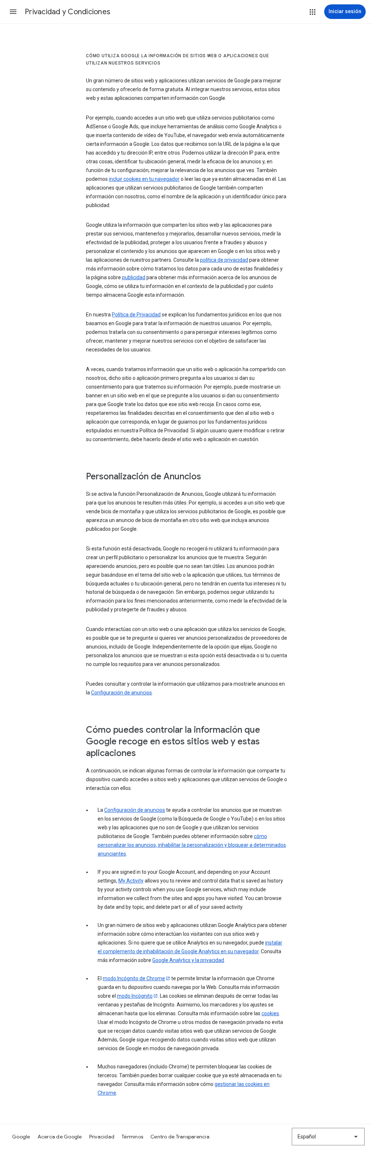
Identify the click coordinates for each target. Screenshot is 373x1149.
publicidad (133, 277)
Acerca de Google (60, 1136)
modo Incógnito (135, 996)
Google (21, 1136)
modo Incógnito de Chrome (134, 978)
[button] (13, 11)
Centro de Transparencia (179, 1136)
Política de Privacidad (136, 315)
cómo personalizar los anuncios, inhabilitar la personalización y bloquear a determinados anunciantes (192, 845)
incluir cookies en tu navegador (144, 179)
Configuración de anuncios (121, 693)
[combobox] (328, 1136)
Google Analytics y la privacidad (188, 960)
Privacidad (102, 1136)
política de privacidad (224, 260)
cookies (270, 1013)
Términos (132, 1136)
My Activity (131, 881)
